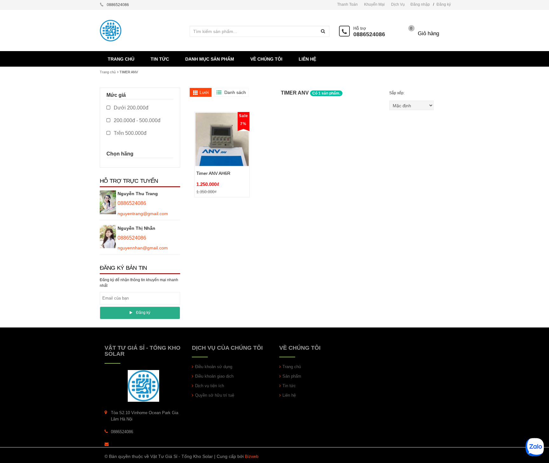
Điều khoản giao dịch (214, 376)
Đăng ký (444, 4)
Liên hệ (289, 395)
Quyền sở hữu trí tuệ (214, 395)
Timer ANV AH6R (213, 158)
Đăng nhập (420, 4)
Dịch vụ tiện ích (209, 385)
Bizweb (251, 456)
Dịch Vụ (398, 4)
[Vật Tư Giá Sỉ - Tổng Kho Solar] (143, 386)
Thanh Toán (347, 4)
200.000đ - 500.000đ (136, 120)
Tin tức (289, 385)
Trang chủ (108, 72)
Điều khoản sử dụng (213, 366)
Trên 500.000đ (129, 133)
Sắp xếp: (397, 93)
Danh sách (235, 92)
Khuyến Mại (374, 4)
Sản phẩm (291, 376)
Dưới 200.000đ (130, 107)
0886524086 (369, 34)
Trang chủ (291, 366)
